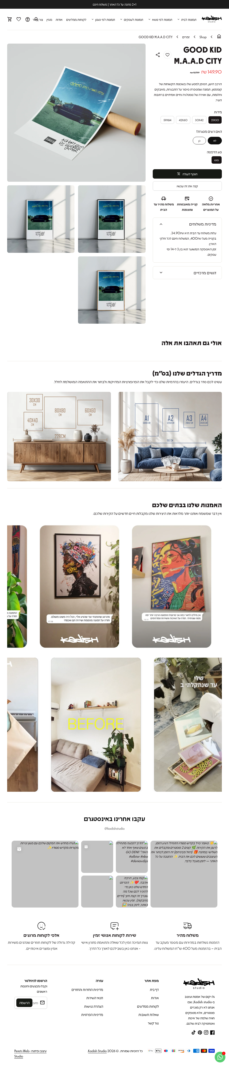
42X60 (183, 120)
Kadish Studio (97, 1051)
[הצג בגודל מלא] (170, 436)
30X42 (199, 120)
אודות (59, 19)
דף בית (154, 989)
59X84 (167, 120)
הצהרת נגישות (93, 1006)
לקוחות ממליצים (76, 19)
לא (214, 140)
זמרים (186, 37)
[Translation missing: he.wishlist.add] (167, 55)
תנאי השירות (94, 998)
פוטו (216, 160)
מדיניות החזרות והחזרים (87, 989)
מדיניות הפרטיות (92, 1014)
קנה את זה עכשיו (187, 186)
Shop (203, 37)
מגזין (49, 19)
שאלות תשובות (148, 1014)
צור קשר (153, 1023)
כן (199, 140)
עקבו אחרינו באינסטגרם (114, 818)
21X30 (215, 120)
